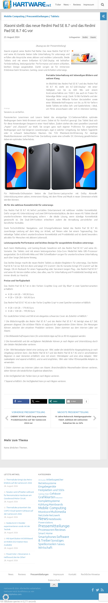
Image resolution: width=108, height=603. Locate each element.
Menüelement (28, 4)
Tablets (55, 16)
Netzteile (43, 515)
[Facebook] (93, 590)
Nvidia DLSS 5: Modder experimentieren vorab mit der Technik (17, 526)
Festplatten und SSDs (51, 490)
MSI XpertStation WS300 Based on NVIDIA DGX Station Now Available (18, 541)
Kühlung (43, 504)
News (66, 4)
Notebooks (54, 519)
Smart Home (45, 533)
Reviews (77, 4)
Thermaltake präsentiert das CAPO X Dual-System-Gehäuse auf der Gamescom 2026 (18, 510)
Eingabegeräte (47, 486)
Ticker (58, 4)
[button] (21, 401)
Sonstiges (57, 540)
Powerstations (45, 522)
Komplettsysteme (49, 500)
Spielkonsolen (47, 544)
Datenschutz (54, 580)
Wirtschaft (45, 547)
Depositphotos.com (12, 594)
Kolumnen (59, 497)
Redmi (85, 37)
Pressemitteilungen (38, 16)
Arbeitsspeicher (54, 479)
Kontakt (72, 574)
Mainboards (56, 504)
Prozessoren (46, 529)
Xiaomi (93, 37)
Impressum (89, 4)
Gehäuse (55, 493)
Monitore (44, 511)
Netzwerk (54, 515)
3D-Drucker (42, 480)
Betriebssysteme (47, 483)
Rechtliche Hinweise (90, 574)
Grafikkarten (46, 497)
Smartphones (47, 536)
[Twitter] (97, 590)
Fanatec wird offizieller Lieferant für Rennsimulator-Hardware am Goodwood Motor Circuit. (19, 495)
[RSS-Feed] (102, 590)
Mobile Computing (14, 16)
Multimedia (58, 511)
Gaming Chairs (43, 494)
